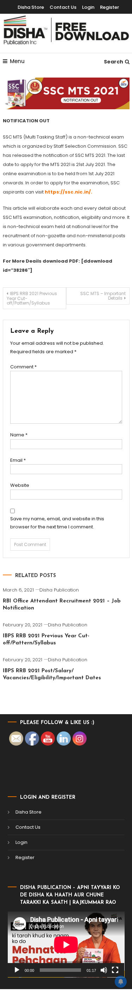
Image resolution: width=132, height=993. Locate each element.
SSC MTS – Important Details (103, 295)
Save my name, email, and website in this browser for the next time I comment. (57, 522)
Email (18, 460)
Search (113, 61)
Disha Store (31, 7)
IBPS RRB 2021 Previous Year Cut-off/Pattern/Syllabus (32, 298)
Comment (23, 366)
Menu (17, 61)
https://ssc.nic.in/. (68, 192)
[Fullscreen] (115, 970)
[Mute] (103, 970)
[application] (66, 944)
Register (109, 7)
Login (88, 7)
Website (19, 485)
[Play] (16, 970)
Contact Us (63, 7)
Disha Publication (59, 590)
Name (18, 434)
